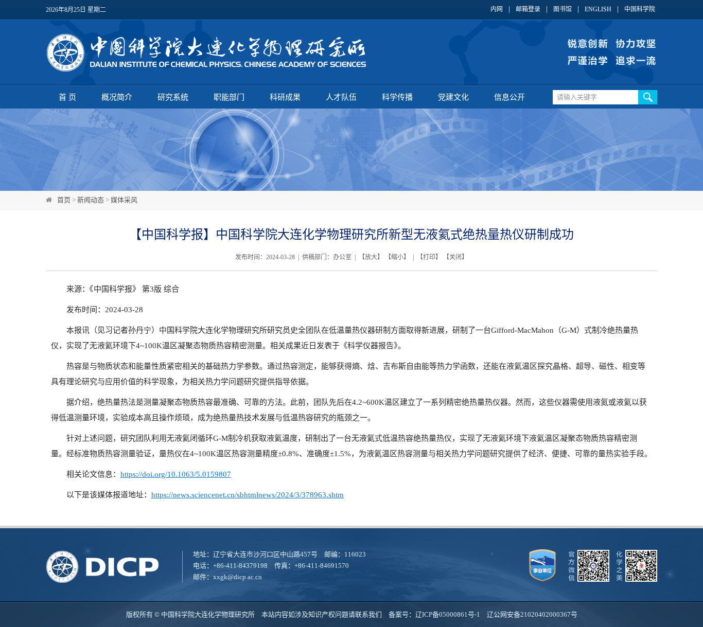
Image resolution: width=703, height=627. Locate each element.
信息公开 (509, 97)
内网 (496, 9)
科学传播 (397, 97)
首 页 (67, 97)
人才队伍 (341, 97)
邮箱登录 (528, 9)
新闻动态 (90, 200)
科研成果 (285, 97)
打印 (429, 257)
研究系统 (172, 97)
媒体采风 (124, 200)
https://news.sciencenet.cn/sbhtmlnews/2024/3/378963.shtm (247, 495)
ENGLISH (598, 9)
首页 (64, 200)
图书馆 (562, 9)
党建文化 (453, 97)
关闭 (455, 257)
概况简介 (116, 97)
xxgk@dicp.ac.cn (237, 577)
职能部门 (229, 97)
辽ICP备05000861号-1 (447, 614)
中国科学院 (639, 9)
